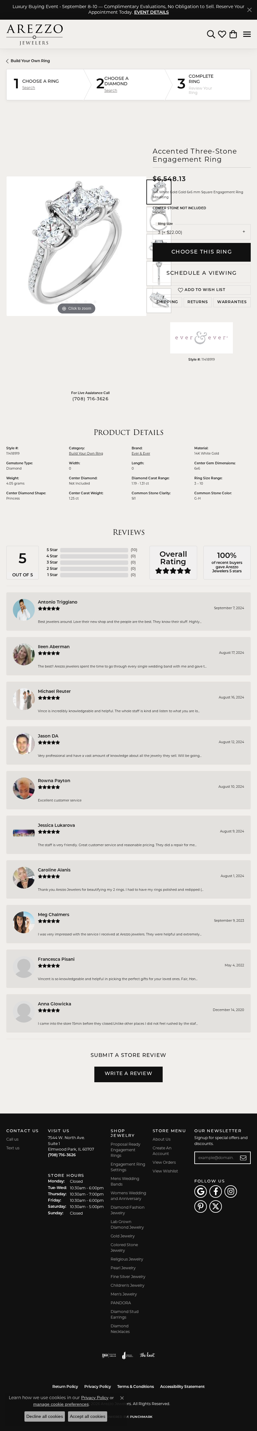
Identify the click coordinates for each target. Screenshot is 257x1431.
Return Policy (65, 1387)
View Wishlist (165, 1171)
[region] (76, 246)
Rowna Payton (54, 781)
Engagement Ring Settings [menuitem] (128, 1167)
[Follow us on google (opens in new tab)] (200, 1191)
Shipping (167, 302)
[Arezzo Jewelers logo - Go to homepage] (34, 34)
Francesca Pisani (56, 960)
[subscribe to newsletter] (243, 1157)
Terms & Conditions (135, 1387)
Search (28, 88)
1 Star (52, 575)
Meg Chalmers (53, 915)
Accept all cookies (87, 1416)
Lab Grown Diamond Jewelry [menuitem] (127, 1224)
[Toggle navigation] (247, 34)
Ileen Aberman (54, 647)
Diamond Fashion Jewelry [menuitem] (127, 1210)
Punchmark (141, 1417)
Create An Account (162, 1151)
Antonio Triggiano (57, 602)
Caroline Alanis (54, 870)
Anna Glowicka (54, 1004)
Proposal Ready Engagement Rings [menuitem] (125, 1150)
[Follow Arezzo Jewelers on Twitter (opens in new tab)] (215, 1206)
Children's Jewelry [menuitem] (127, 1285)
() (134, 550)
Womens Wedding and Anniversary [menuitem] (128, 1196)
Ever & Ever (141, 454)
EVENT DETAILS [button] (151, 12)
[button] (211, 34)
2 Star (52, 569)
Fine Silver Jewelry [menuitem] (128, 1276)
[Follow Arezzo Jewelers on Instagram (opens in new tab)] (230, 1191)
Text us (12, 1148)
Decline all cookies (44, 1416)
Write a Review (128, 1074)
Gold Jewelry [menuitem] (123, 1236)
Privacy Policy (97, 1387)
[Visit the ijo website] (109, 1355)
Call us (12, 1139)
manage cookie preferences (61, 1404)
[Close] (249, 10)
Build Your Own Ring (30, 61)
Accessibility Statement (182, 1387)
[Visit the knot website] (147, 1355)
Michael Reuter (54, 692)
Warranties (232, 302)
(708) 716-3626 (90, 399)
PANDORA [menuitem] (121, 1302)
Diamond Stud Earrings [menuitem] (125, 1314)
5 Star (52, 550)
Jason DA (48, 736)
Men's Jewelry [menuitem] (124, 1294)
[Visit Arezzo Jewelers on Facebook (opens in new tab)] (215, 1191)
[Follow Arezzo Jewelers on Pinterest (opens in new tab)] (200, 1206)
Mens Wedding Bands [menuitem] (125, 1181)
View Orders (164, 1162)
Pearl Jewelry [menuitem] (123, 1268)
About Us (161, 1139)
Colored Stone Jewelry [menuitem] (124, 1247)
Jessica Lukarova (56, 826)
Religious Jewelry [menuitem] (127, 1259)
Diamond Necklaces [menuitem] (120, 1329)
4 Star (52, 556)
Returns (197, 302)
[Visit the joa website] (127, 1355)
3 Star (52, 563)
